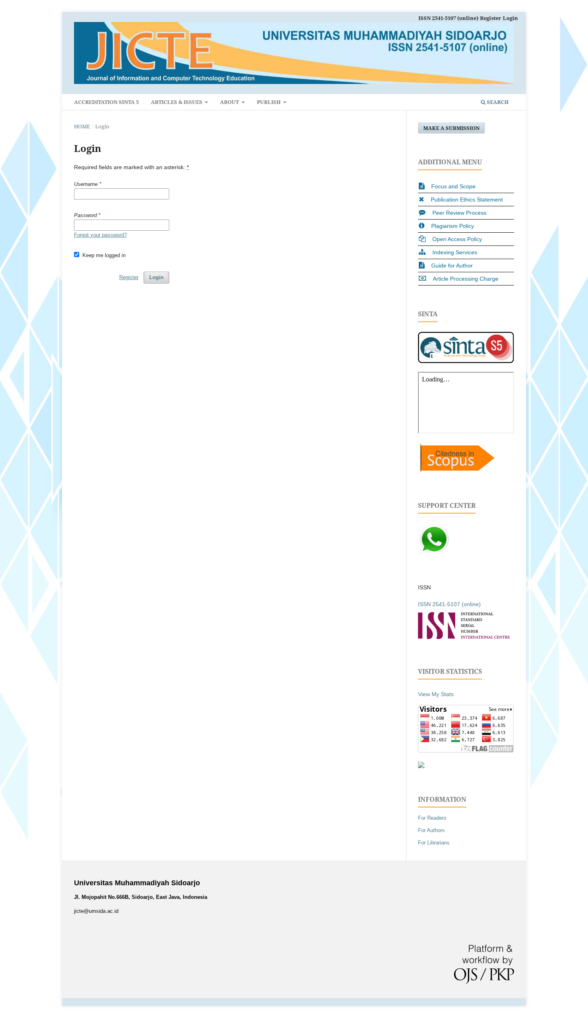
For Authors (431, 830)
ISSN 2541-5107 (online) (448, 18)
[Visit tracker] (421, 766)
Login (510, 18)
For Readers (432, 818)
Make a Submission (451, 128)
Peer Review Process (459, 213)
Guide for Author (452, 265)
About (230, 102)
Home (82, 126)
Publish (269, 102)
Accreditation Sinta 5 (106, 102)
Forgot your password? (100, 235)
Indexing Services (454, 252)
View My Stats (436, 694)
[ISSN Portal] (464, 637)
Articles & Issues (177, 102)
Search (497, 102)
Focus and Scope (453, 186)
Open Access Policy (457, 239)
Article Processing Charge (465, 278)
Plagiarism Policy (452, 226)
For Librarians (434, 843)
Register (490, 18)
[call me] (434, 553)
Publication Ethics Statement (467, 199)
